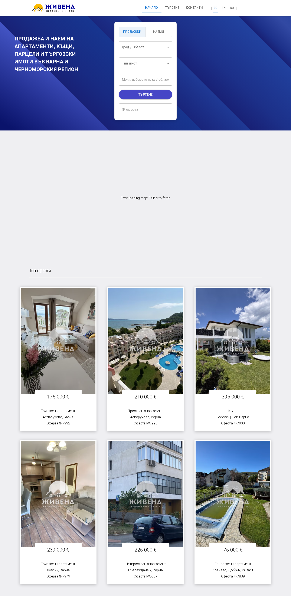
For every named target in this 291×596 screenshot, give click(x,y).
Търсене (145, 94)
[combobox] (145, 47)
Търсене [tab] (172, 7)
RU (232, 8)
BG (215, 8)
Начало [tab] (151, 7)
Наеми (158, 31)
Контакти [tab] (194, 7)
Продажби (132, 31)
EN (224, 8)
